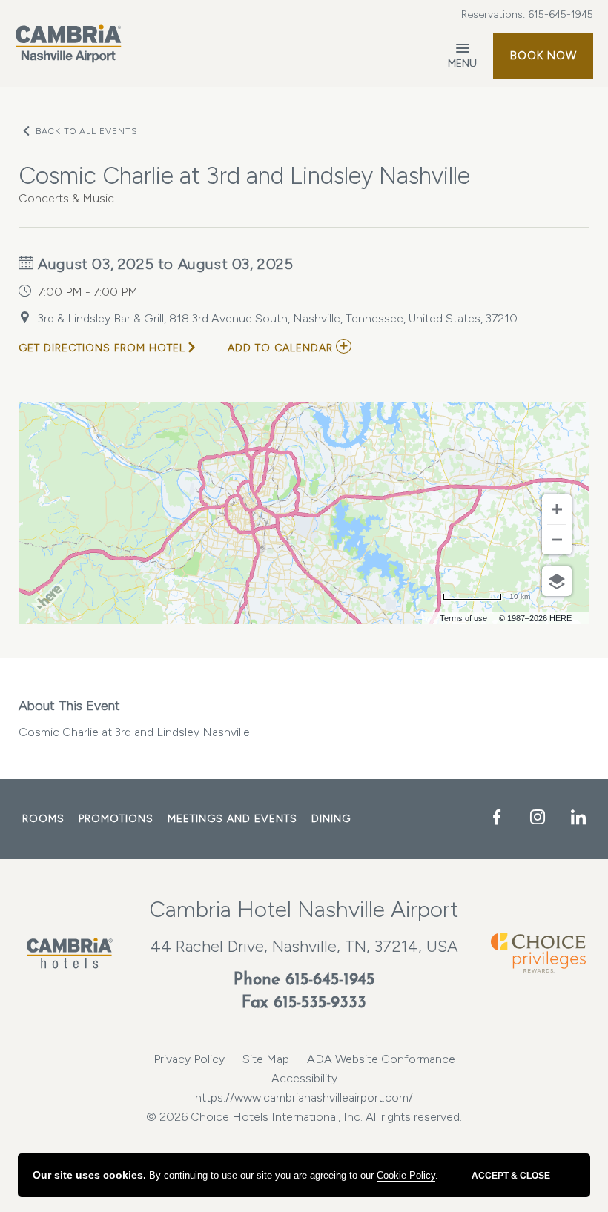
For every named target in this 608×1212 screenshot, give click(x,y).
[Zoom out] (557, 539)
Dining (331, 818)
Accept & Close (511, 1175)
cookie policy (406, 1175)
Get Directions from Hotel (102, 348)
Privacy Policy (189, 1059)
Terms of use (463, 618)
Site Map (265, 1059)
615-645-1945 (560, 14)
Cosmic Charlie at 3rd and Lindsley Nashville (134, 718)
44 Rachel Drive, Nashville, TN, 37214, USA (304, 946)
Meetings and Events (232, 818)
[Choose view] (557, 581)
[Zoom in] (557, 509)
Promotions (116, 818)
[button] (543, 56)
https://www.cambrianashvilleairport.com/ (304, 1097)
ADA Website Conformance (381, 1059)
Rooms (43, 818)
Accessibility (304, 1078)
